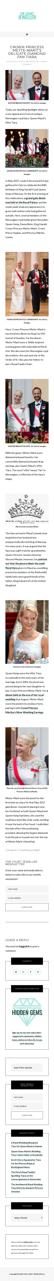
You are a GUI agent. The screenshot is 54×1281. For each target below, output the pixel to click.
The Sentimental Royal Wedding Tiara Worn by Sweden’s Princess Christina (27, 1188)
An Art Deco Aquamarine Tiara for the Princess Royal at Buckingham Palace (26, 1163)
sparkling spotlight (30, 849)
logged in (24, 946)
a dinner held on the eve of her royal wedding (26, 695)
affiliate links (28, 1242)
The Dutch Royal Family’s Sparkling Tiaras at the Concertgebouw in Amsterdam (26, 1176)
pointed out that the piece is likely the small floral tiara (26, 563)
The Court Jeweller (27, 16)
